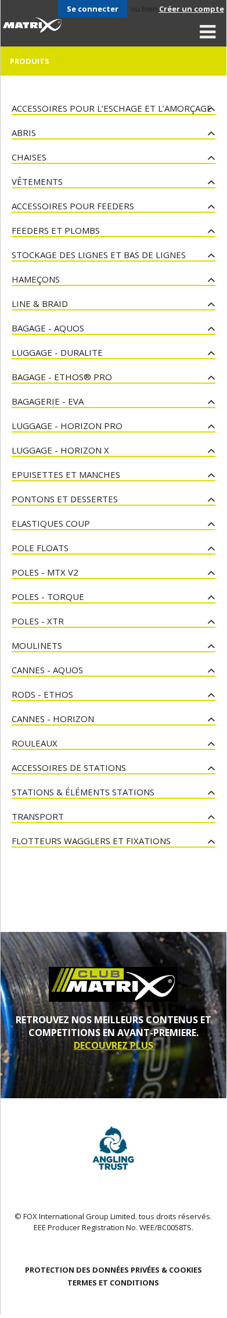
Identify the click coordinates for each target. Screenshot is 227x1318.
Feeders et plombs (56, 230)
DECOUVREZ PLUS (113, 1045)
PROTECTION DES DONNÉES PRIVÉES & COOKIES (113, 1270)
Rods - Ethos (42, 694)
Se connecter (92, 8)
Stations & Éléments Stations (83, 792)
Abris (24, 132)
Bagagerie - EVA (48, 401)
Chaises (29, 157)
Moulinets (37, 645)
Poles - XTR (38, 621)
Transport (38, 816)
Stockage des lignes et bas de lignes (99, 254)
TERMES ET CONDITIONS (113, 1282)
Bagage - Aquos (48, 328)
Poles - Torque (48, 596)
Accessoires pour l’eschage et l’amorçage (112, 108)
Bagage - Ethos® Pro (62, 377)
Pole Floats (40, 547)
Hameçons (36, 279)
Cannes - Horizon (53, 718)
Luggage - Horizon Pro (67, 425)
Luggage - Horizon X (60, 450)
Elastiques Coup (51, 523)
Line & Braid (40, 303)
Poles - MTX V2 (45, 572)
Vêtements (37, 181)
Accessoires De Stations (69, 767)
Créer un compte (191, 8)
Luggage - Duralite (57, 352)
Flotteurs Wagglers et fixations (91, 840)
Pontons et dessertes (65, 499)
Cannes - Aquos (47, 670)
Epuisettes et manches (66, 474)
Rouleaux (34, 743)
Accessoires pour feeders (73, 206)
